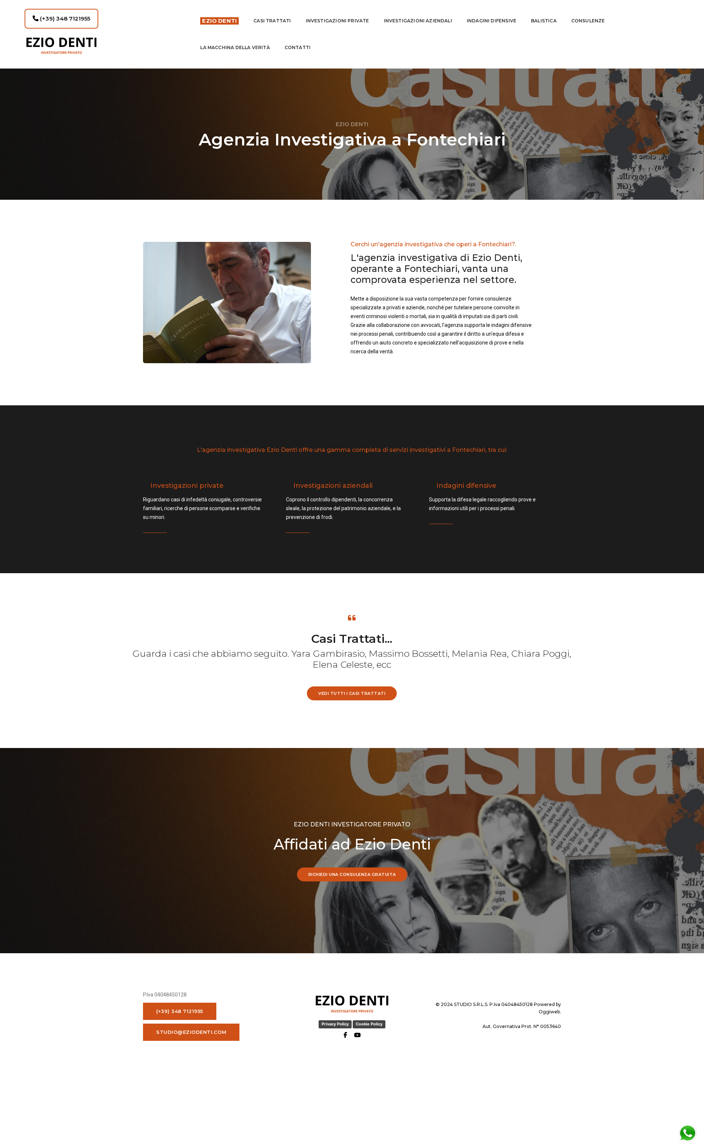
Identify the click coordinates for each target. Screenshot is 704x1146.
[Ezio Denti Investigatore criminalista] (105, 45)
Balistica (544, 20)
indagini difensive (491, 20)
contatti (298, 47)
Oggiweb (549, 1011)
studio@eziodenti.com (191, 1032)
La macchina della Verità (235, 47)
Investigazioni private (337, 20)
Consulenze (588, 20)
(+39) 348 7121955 (64, 18)
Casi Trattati (272, 20)
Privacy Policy (335, 1024)
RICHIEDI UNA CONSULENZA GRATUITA (352, 874)
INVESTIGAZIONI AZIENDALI (418, 20)
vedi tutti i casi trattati (351, 693)
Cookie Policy (369, 1024)
